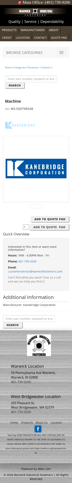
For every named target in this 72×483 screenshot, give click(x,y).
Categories (20, 67)
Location (56, 422)
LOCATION (23, 37)
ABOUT (53, 30)
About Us (41, 422)
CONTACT (40, 37)
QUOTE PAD (59, 37)
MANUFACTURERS (33, 30)
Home (8, 67)
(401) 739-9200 (57, 2)
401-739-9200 (27, 261)
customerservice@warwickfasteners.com (35, 271)
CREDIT (7, 37)
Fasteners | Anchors (39, 67)
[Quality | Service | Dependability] (36, 6)
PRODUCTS (9, 30)
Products (27, 422)
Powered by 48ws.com (36, 469)
